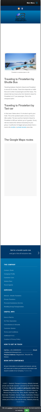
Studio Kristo (20, 402)
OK (27, 410)
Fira (23, 46)
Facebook (22, 8)
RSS (19, 8)
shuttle (13, 127)
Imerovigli (30, 46)
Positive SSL (28, 371)
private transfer (21, 127)
